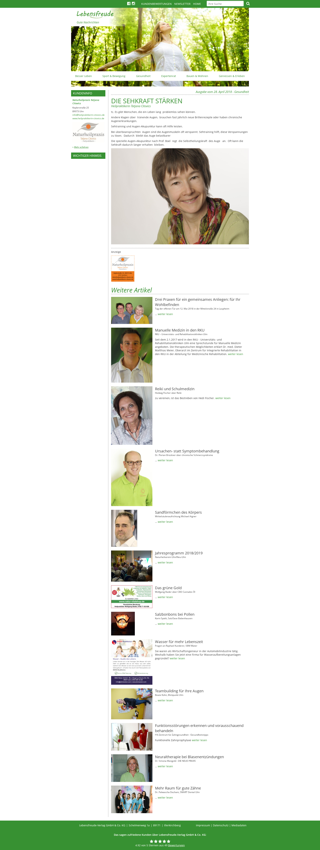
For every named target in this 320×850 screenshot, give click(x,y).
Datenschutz (221, 825)
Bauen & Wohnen (197, 76)
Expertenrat (168, 76)
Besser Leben (83, 76)
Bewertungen (176, 845)
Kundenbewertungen (156, 4)
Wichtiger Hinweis (87, 156)
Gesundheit (143, 76)
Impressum (203, 825)
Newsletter (182, 4)
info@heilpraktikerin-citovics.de (88, 114)
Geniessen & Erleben (232, 76)
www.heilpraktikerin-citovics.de (88, 118)
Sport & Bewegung (113, 76)
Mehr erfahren (81, 147)
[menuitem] (83, 76)
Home (197, 4)
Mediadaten (238, 825)
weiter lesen (165, 314)
